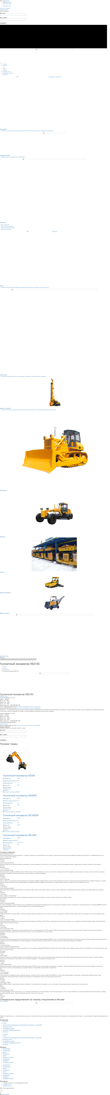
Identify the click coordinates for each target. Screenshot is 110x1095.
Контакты (5, 1032)
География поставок (8, 1028)
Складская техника (8, 1062)
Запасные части (7, 1027)
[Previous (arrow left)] (0, 1091)
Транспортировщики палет (12, 157)
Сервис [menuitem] (5, 70)
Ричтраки (3, 157)
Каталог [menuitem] (5, 65)
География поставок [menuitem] (8, 73)
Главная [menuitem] (5, 64)
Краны (5, 1052)
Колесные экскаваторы (18, 376)
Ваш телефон (3, 17)
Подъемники (6, 1049)
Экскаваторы (6, 669)
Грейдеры (6, 1061)
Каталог (5, 668)
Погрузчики (6, 1054)
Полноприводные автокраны (19, 287)
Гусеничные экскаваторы (7, 376)
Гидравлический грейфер (49, 409)
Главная (5, 1021)
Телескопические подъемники (33, 130)
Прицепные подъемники (47, 130)
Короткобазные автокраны (33, 287)
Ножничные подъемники (19, 130)
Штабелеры (22, 157)
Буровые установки (8, 1057)
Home (4, 666)
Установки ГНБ (4, 409)
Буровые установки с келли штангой (34, 409)
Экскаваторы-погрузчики (31, 376)
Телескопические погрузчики (8, 227)
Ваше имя (2, 13)
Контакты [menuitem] (5, 74)
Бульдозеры (6, 1059)
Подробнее (6, 790)
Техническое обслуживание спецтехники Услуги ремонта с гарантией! (22, 1025)
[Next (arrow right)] (2, 1091)
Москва (7, 0)
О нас (4, 1023)
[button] (3, 67)
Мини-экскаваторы (41, 376)
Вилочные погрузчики (6, 229)
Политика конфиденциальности (12, 1030)
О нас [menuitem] (4, 68)
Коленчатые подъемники (7, 130)
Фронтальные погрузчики (7, 226)
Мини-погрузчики (5, 224)
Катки (4, 1056)
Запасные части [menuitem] (7, 71)
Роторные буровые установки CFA (16, 409)
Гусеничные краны (44, 287)
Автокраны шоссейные (6, 287)
